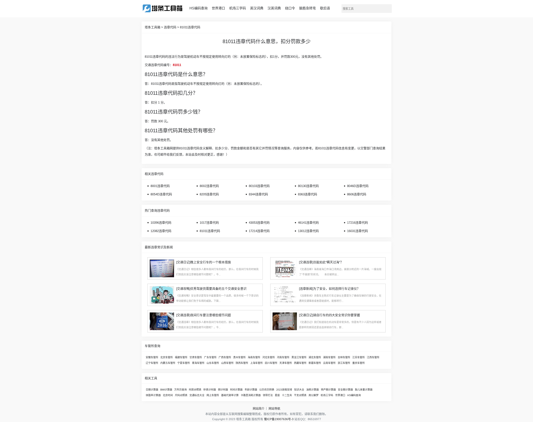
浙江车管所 (344, 363)
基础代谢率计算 (230, 395)
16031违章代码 (357, 231)
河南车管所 (283, 357)
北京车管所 (166, 357)
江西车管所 (373, 357)
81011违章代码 (190, 27)
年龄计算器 (251, 389)
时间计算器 (236, 389)
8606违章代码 (356, 194)
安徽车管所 (152, 357)
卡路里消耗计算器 (251, 395)
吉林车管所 (344, 357)
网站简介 (258, 408)
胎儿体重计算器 (363, 389)
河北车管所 (268, 357)
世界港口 (218, 8)
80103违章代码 (259, 186)
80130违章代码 (308, 186)
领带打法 (268, 395)
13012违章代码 (308, 231)
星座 (277, 395)
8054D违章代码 (161, 194)
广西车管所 (225, 357)
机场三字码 (237, 8)
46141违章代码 (308, 222)
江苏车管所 (358, 357)
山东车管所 (213, 363)
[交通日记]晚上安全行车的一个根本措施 (203, 262)
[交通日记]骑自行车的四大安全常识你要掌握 (329, 315)
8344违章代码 (258, 194)
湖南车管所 (329, 357)
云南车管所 (329, 363)
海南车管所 (254, 357)
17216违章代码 (357, 222)
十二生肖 (287, 395)
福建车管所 (181, 357)
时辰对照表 (195, 389)
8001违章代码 (160, 186)
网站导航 (274, 408)
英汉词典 (256, 8)
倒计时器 (223, 389)
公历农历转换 (266, 389)
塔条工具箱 (152, 27)
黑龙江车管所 (298, 357)
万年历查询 (180, 389)
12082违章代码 (161, 231)
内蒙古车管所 (167, 363)
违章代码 (170, 27)
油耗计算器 (312, 389)
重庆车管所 (358, 363)
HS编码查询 (198, 8)
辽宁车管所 (152, 363)
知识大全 (299, 389)
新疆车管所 (315, 363)
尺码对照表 (181, 395)
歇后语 (325, 8)
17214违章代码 (259, 231)
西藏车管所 (300, 363)
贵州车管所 (239, 357)
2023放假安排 (284, 389)
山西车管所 (227, 363)
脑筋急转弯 (307, 8)
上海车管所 (256, 363)
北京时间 (168, 395)
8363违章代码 (307, 194)
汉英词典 (274, 8)
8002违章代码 (209, 186)
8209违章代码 (209, 194)
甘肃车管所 (195, 357)
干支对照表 (300, 395)
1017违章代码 (209, 222)
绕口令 (290, 8)
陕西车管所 (242, 363)
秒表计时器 (209, 389)
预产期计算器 (328, 389)
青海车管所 (198, 363)
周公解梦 (314, 395)
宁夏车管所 (183, 363)
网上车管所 (213, 395)
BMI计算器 (166, 389)
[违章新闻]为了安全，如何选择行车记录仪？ (329, 288)
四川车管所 (271, 363)
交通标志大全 (196, 395)
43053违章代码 (259, 222)
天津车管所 (285, 363)
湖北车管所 (315, 357)
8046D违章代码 (358, 186)
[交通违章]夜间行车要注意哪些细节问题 (203, 315)
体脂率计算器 (153, 395)
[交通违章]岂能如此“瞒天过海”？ (321, 262)
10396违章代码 (161, 222)
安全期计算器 (345, 389)
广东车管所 (210, 357)
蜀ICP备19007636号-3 (279, 419)
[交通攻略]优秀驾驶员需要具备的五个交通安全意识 (211, 288)
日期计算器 (152, 389)
